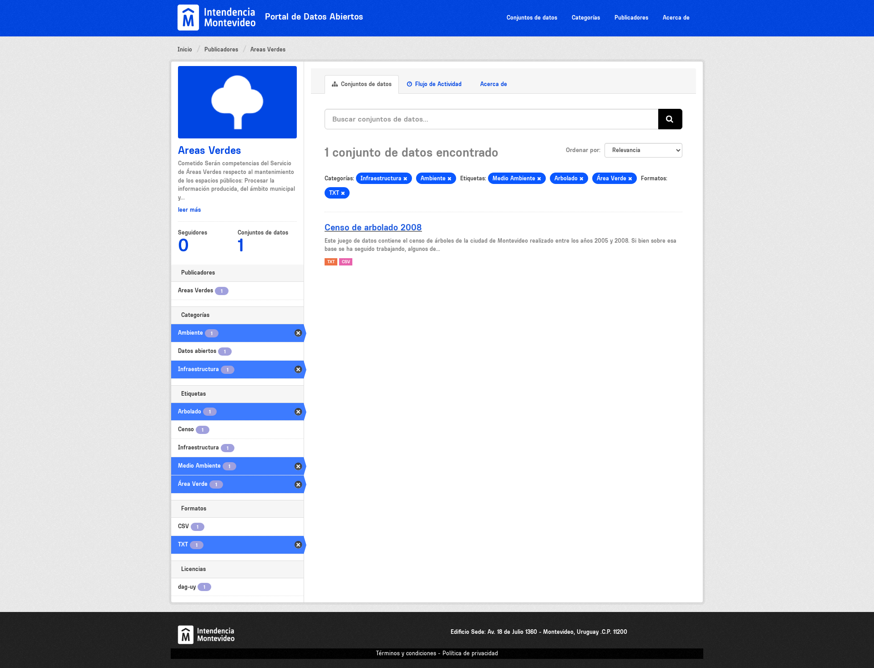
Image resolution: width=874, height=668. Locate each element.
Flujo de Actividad (437, 84)
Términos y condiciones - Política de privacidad (437, 653)
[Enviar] (670, 119)
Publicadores (631, 17)
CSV (346, 261)
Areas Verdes (267, 49)
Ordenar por (582, 149)
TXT (331, 261)
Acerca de (676, 17)
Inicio (185, 49)
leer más (189, 209)
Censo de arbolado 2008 (373, 227)
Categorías (586, 17)
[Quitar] (405, 179)
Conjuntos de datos (532, 17)
